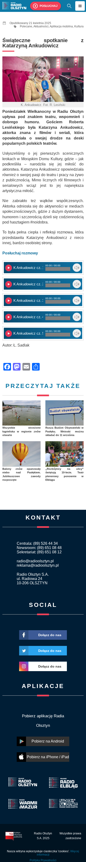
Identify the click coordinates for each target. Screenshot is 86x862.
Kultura (79, 26)
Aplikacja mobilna (61, 26)
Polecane (26, 26)
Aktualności (40, 26)
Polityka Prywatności (43, 860)
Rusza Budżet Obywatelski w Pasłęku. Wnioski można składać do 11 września (64, 431)
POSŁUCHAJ (49, 6)
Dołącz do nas (49, 635)
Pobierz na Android (48, 741)
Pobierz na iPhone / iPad (48, 757)
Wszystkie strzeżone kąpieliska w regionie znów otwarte (21, 431)
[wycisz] (77, 267)
